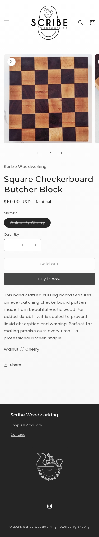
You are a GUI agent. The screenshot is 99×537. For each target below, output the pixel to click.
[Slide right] (61, 153)
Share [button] (15, 365)
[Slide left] (38, 153)
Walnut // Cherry (30, 224)
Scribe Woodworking (40, 527)
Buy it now (49, 279)
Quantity (11, 234)
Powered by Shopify (74, 527)
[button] (6, 23)
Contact (18, 434)
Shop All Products (26, 425)
